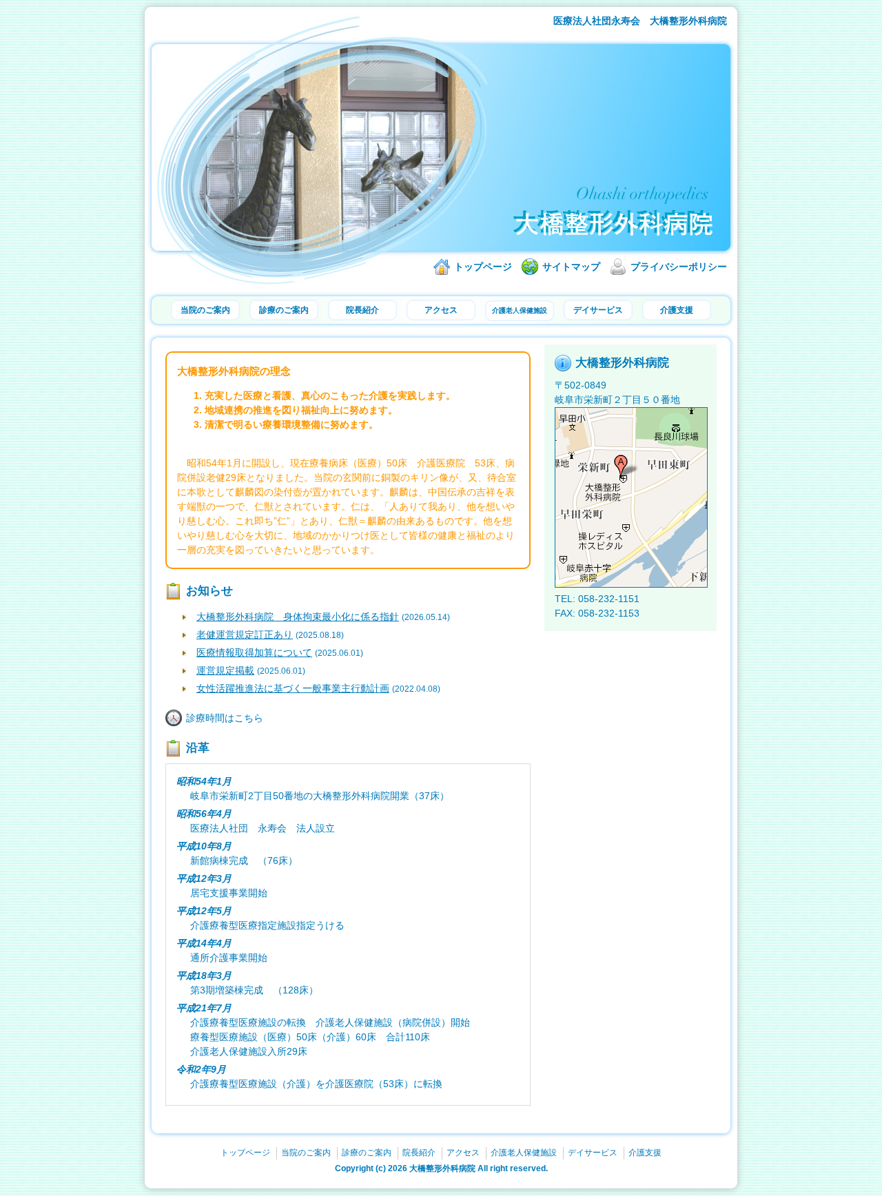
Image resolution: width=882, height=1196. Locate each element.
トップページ (483, 266)
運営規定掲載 (225, 670)
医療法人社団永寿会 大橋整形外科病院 (640, 20)
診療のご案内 (284, 310)
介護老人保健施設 (519, 310)
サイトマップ (571, 266)
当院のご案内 (205, 310)
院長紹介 (362, 310)
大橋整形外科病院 (442, 1168)
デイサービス (598, 310)
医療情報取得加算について (254, 652)
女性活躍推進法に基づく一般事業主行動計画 (292, 688)
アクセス (441, 310)
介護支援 (676, 310)
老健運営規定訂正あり (244, 634)
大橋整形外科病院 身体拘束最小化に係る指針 (297, 616)
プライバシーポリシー (678, 266)
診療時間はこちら (224, 717)
